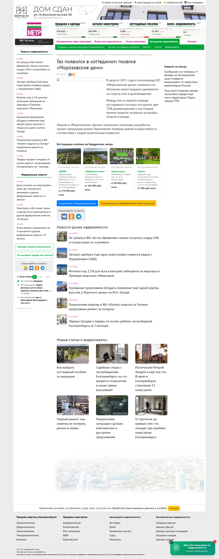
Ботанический (71, 527)
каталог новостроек (106, 23)
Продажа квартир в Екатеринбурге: (37, 517)
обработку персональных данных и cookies (139, 508)
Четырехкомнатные (28, 535)
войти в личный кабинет (118, 2)
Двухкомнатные (25, 527)
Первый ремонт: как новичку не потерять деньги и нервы (71, 423)
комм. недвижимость (181, 23)
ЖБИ (65, 535)
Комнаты (21, 539)
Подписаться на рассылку (127, 203)
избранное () (174, 2)
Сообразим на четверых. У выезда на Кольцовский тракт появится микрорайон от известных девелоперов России (181, 78)
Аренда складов (165, 539)
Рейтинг (147, 47)
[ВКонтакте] (70, 74)
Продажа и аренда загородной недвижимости (81, 47)
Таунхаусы (115, 539)
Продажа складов (166, 535)
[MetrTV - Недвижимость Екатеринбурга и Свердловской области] (34, 29)
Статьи (158, 47)
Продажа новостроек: (75, 517)
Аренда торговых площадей (172, 531)
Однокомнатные (26, 522)
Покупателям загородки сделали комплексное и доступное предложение (109, 428)
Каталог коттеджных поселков (123, 47)
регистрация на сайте (149, 2)
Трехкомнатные (25, 531)
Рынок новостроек (136, 41)
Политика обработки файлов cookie (121, 554)
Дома (113, 527)
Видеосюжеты (172, 47)
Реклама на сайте (24, 554)
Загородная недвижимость (164, 41)
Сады (112, 535)
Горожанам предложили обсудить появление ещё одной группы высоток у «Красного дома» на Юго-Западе (31, 124)
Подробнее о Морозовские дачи (77, 203)
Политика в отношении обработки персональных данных (82, 554)
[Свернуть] (171, 542)
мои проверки (194, 2)
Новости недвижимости (34, 51)
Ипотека (192, 41)
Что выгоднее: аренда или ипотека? (35, 255)
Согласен (173, 508)
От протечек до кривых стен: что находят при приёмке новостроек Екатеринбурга (150, 428)
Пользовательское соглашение (45, 554)
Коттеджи (115, 522)
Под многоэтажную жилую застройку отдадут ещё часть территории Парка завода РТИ (181, 96)
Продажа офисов (166, 522)
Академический (72, 522)
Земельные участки (120, 531)
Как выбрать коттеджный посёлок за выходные (71, 371)
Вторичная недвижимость (108, 41)
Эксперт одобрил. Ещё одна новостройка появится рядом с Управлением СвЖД (33, 85)
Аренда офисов (164, 527)
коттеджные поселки (144, 23)
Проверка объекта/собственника (34, 246)
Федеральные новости (34, 174)
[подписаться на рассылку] (26, 268)
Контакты (141, 554)
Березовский (70, 539)
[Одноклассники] (73, 74)
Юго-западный (71, 531)
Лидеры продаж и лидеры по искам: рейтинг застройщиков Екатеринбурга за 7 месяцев (34, 163)
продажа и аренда (67, 23)
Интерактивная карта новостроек (74, 41)
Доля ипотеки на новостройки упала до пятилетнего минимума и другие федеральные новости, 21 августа (34, 192)
